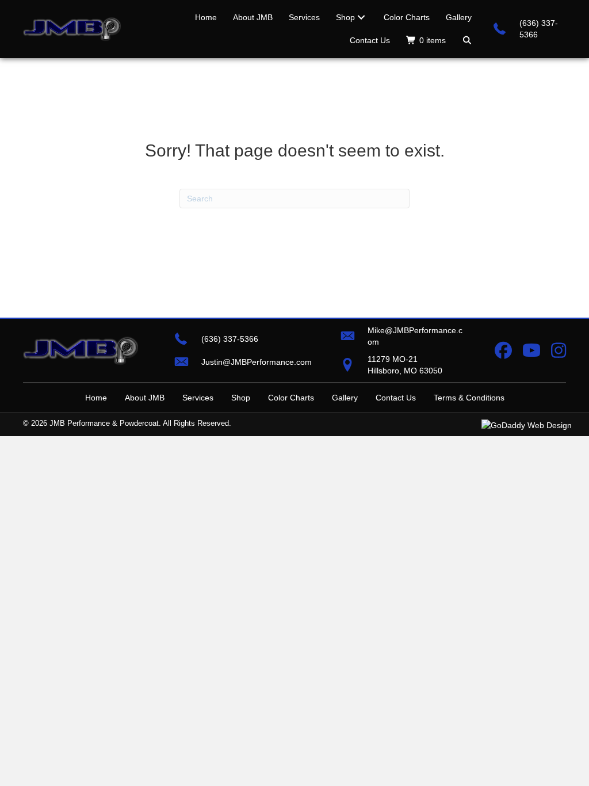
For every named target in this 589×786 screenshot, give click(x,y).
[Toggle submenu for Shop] (361, 17)
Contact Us (396, 397)
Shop (240, 397)
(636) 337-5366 (229, 339)
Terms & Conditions (469, 397)
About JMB (145, 397)
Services (197, 397)
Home (96, 397)
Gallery (345, 397)
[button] (467, 40)
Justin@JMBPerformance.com (256, 362)
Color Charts (291, 397)
